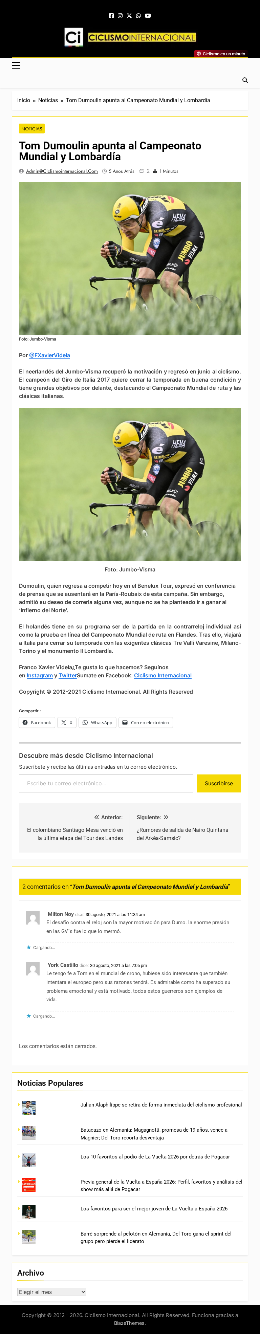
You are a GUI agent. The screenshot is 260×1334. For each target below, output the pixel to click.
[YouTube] (148, 16)
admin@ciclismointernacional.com (62, 171)
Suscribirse (219, 783)
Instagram (40, 675)
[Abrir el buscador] (245, 80)
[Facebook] (111, 16)
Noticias (31, 128)
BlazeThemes (129, 1323)
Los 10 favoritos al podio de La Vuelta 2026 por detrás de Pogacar (155, 1157)
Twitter (68, 675)
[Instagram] (120, 16)
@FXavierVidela (49, 355)
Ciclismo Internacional (163, 675)
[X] (129, 16)
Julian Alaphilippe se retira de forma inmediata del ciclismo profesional (161, 1105)
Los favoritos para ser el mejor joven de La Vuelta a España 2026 (154, 1209)
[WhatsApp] (138, 16)
